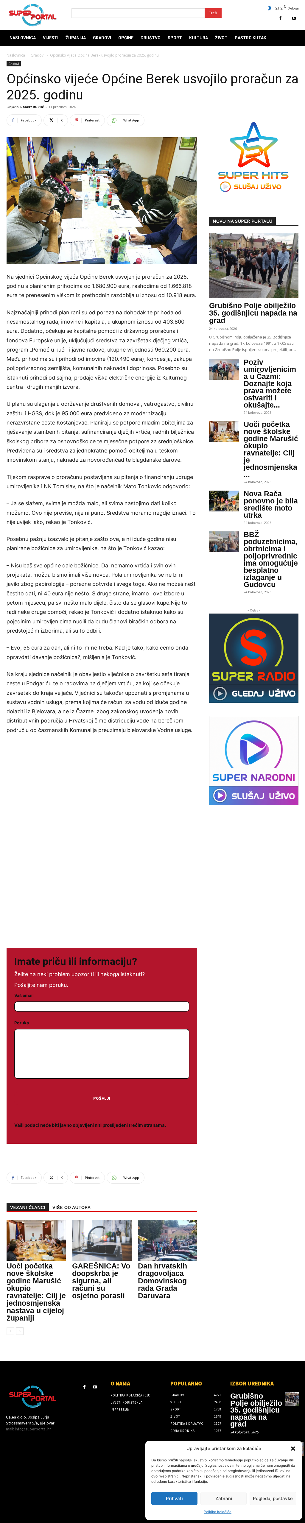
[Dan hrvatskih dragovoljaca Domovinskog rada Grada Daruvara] (167, 1240)
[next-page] (20, 1331)
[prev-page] (10, 1331)
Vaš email (24, 995)
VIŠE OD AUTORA (71, 1207)
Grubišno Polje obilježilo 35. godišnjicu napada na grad (253, 312)
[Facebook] (280, 18)
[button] (293, 1449)
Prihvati (174, 1498)
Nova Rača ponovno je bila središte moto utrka (271, 504)
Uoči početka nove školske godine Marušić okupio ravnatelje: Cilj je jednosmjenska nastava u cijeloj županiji (36, 1292)
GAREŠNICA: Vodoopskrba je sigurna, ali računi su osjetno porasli (101, 1281)
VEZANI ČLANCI (27, 1207)
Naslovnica (16, 55)
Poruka (21, 1022)
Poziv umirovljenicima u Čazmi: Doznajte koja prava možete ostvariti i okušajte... (270, 383)
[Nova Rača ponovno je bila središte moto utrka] (224, 501)
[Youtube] (294, 18)
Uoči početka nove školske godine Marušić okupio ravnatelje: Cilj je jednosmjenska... (271, 449)
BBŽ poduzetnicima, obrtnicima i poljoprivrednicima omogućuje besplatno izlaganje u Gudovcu (271, 559)
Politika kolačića (217, 1512)
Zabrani (223, 1498)
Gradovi (37, 55)
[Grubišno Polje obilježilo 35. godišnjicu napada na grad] (253, 265)
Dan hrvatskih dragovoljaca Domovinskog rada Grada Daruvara (162, 1281)
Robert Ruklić (32, 106)
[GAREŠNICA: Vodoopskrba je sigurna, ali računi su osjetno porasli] (101, 1240)
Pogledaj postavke (273, 1498)
